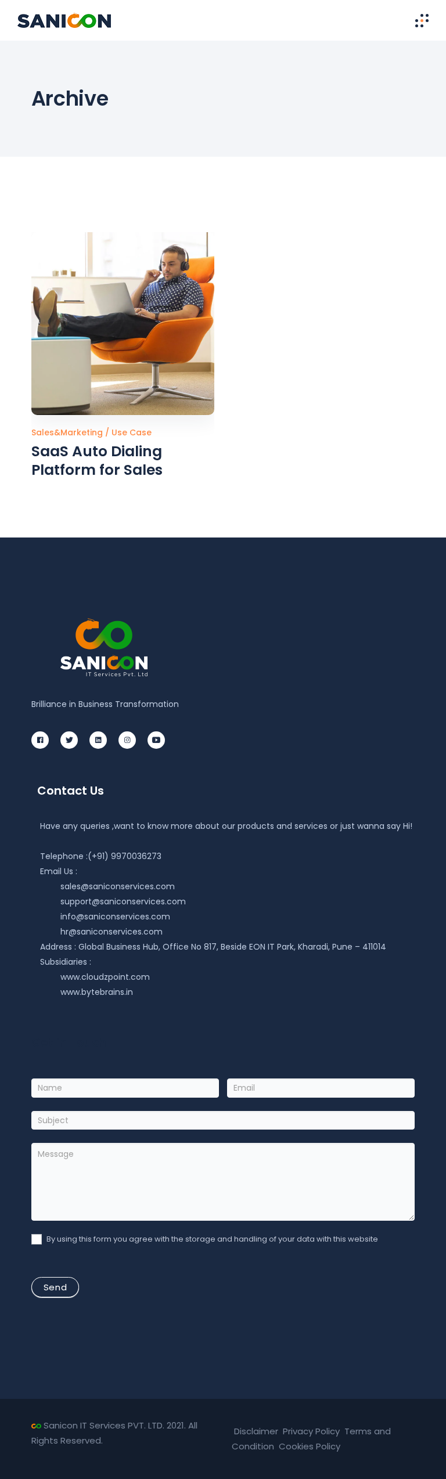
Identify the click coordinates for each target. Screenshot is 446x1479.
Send (55, 1287)
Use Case (132, 432)
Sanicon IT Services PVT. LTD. (104, 1425)
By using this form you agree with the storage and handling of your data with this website (211, 1239)
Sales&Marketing (68, 432)
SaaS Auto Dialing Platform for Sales (97, 460)
